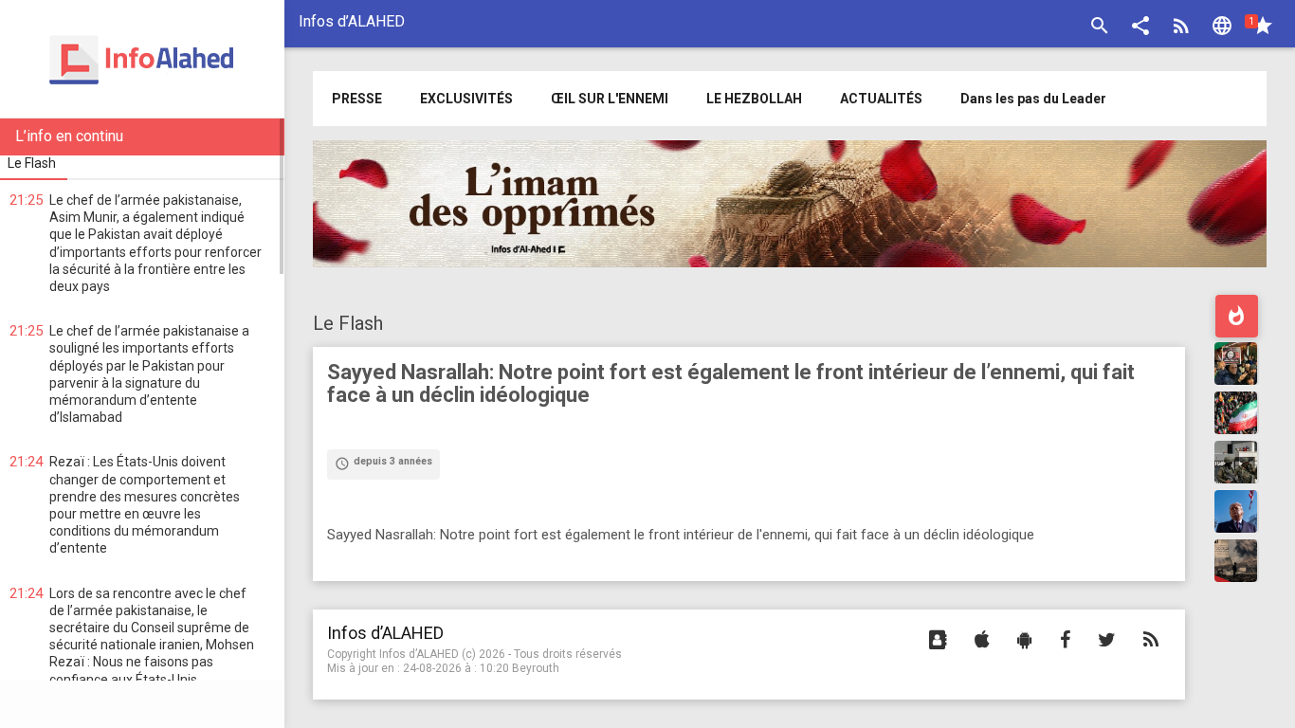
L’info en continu (69, 136)
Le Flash (348, 323)
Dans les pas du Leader (1033, 98)
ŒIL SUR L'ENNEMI (609, 98)
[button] (1140, 28)
